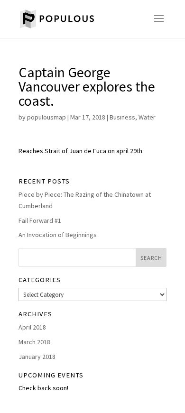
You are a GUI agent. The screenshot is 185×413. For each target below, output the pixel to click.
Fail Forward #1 (39, 220)
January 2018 (37, 356)
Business (122, 117)
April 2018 (32, 327)
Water (147, 117)
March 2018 (34, 342)
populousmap (46, 117)
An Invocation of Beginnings (57, 234)
